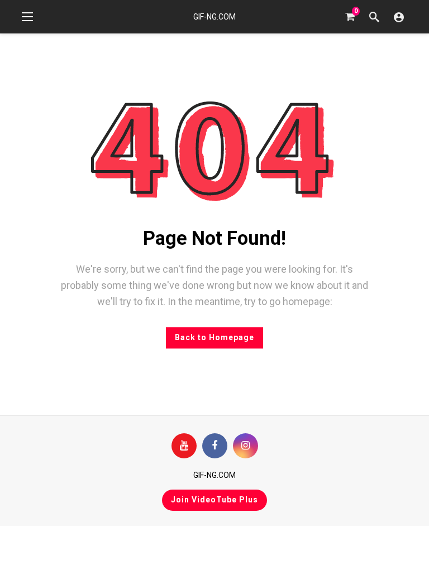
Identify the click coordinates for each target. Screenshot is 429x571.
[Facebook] (214, 445)
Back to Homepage (214, 337)
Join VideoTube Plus (214, 499)
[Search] (374, 16)
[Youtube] (184, 445)
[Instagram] (245, 445)
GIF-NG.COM (214, 16)
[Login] (398, 16)
